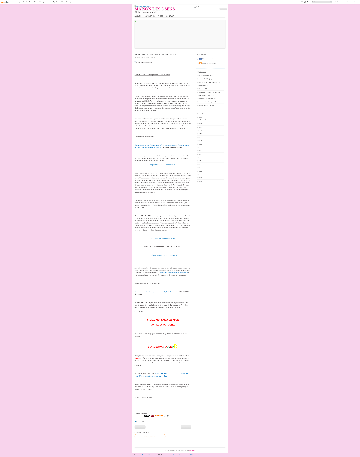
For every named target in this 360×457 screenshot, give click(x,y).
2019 (200, 144)
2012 (200, 167)
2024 (200, 127)
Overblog (192, 450)
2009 (200, 178)
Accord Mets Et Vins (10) (206, 105)
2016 (200, 154)
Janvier (202, 120)
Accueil (138, 16)
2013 (200, 164)
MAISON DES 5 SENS (155, 8)
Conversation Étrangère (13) (207, 102)
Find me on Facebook (208, 59)
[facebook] (302, 2)
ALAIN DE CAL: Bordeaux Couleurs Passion (155, 54)
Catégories (149, 16)
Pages (160, 16)
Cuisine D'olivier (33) (205, 79)
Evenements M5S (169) (206, 75)
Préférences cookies (220, 454)
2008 (200, 181)
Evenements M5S (140, 421)
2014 (200, 161)
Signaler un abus (183, 454)
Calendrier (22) (203, 85)
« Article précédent (140, 427)
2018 (200, 147)
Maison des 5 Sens (147, 454)
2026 (200, 117)
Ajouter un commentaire (150, 436)
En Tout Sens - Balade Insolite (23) (209, 82)
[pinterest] (308, 2)
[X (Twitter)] (305, 2)
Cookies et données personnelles (204, 454)
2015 (200, 157)
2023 (200, 130)
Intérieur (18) (203, 89)
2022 (200, 134)
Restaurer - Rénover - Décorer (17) (209, 92)
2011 (200, 171)
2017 (200, 151)
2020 (200, 140)
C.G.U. (192, 454)
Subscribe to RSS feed (209, 63)
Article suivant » (186, 427)
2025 (200, 124)
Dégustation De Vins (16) (206, 95)
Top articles (168, 454)
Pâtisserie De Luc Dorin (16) (207, 98)
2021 (200, 137)
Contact (170, 16)
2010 (200, 174)
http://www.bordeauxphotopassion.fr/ (162, 255)
